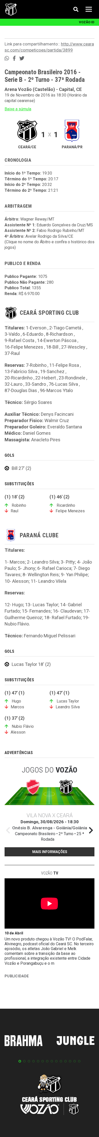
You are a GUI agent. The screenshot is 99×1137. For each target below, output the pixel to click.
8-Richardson (59, 334)
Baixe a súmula (18, 109)
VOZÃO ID (86, 22)
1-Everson (36, 327)
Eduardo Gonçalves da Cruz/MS (65, 225)
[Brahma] (24, 1041)
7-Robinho (36, 365)
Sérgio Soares (38, 402)
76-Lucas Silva (63, 384)
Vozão (49, 873)
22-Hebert (45, 377)
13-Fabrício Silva (21, 371)
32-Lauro (13, 384)
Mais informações (49, 852)
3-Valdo (12, 334)
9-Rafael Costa (19, 340)
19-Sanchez (52, 371)
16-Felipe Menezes (24, 347)
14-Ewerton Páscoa (56, 340)
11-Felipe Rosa (64, 365)
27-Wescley (73, 347)
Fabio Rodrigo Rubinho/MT (60, 230)
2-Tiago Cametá (65, 327)
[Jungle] (76, 1041)
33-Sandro (35, 384)
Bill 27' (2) (21, 468)
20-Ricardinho (18, 377)
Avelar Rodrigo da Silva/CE (49, 236)
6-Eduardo (33, 334)
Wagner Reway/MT (37, 219)
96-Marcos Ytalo (56, 390)
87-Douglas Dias (21, 390)
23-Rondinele (72, 377)
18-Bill (52, 347)
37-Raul (12, 353)
